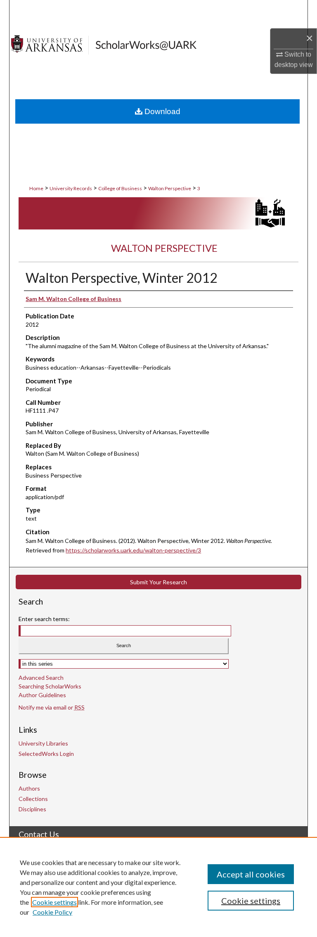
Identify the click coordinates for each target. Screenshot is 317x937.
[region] (158, 887)
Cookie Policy (52, 912)
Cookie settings (54, 902)
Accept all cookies (251, 874)
